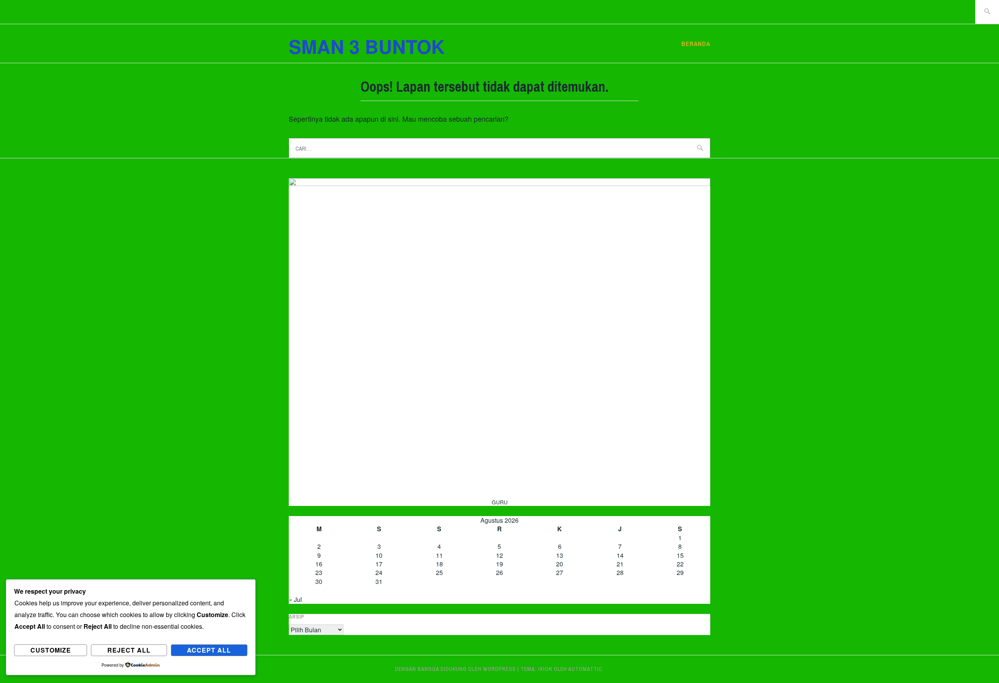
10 (378, 555)
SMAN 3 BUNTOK (367, 46)
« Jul (295, 599)
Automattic (585, 668)
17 (378, 563)
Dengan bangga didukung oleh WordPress (455, 668)
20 (559, 563)
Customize (50, 650)
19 (499, 563)
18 (439, 563)
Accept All (209, 650)
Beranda (695, 43)
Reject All (129, 650)
